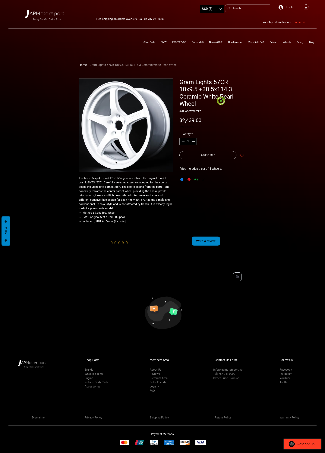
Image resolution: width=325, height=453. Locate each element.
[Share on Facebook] (182, 179)
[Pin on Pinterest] (189, 179)
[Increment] (193, 141)
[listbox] (212, 9)
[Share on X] (203, 179)
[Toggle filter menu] (237, 276)
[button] (306, 7)
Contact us (298, 22)
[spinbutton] (188, 141)
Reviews (6, 231)
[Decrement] (182, 141)
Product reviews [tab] (93, 266)
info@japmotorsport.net (228, 369)
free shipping (186, 126)
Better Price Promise (226, 378)
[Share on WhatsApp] (196, 179)
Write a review (206, 241)
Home (83, 65)
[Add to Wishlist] (242, 155)
